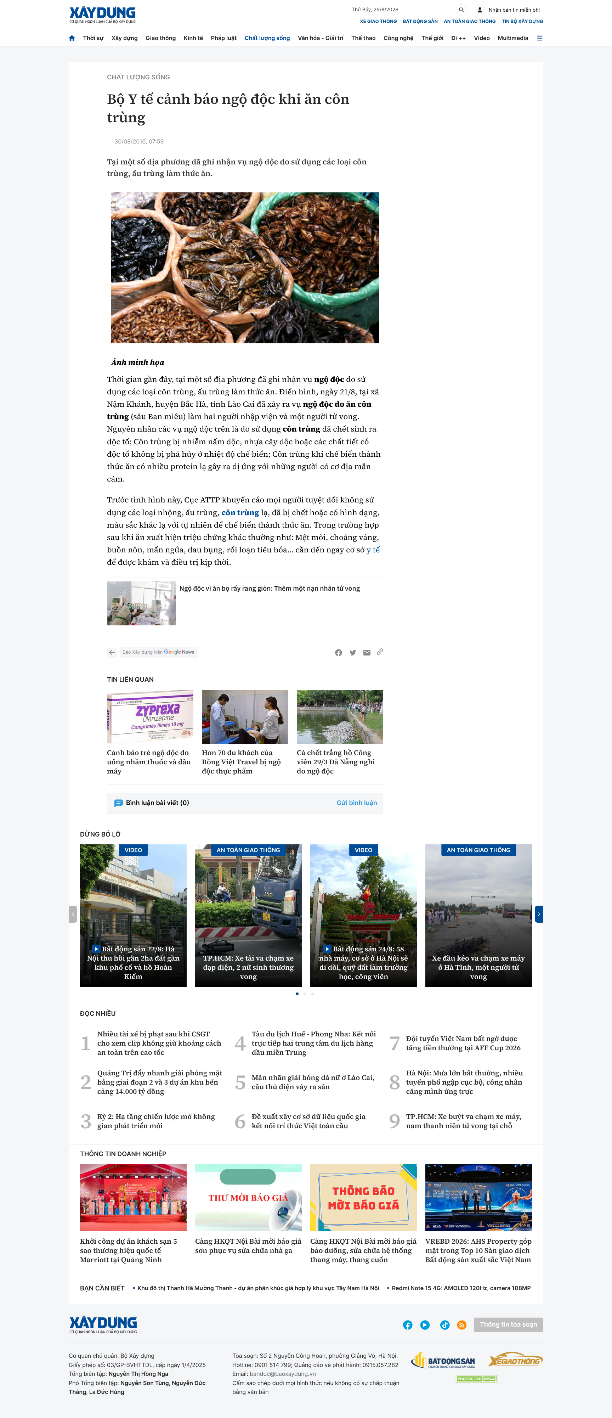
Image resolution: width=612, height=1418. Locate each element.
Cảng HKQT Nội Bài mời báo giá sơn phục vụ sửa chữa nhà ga (248, 1246)
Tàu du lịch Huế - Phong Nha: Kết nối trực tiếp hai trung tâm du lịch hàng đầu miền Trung (314, 1043)
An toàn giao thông (469, 21)
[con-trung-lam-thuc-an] (245, 267)
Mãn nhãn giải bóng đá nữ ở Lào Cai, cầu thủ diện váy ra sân (313, 1082)
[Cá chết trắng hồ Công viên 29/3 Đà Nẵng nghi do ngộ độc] (340, 717)
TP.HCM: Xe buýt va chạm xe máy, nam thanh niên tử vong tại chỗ (463, 1121)
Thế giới (432, 37)
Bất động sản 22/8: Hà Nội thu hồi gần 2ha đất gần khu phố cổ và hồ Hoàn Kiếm (133, 962)
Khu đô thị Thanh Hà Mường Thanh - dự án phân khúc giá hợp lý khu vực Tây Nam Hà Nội (258, 1288)
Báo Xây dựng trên (143, 652)
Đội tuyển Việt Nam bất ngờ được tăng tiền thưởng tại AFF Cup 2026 (463, 1043)
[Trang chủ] (72, 38)
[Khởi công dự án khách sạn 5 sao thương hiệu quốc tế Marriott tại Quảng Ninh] (133, 1197)
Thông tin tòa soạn (508, 1324)
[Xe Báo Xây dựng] (515, 1358)
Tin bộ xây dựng (522, 21)
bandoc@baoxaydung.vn (283, 1373)
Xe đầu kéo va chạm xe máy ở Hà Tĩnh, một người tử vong (478, 967)
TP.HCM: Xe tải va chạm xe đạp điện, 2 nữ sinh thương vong (248, 967)
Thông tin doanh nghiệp (123, 1154)
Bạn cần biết (102, 1288)
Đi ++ (459, 37)
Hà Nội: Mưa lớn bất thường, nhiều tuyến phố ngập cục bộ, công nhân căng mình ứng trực (464, 1082)
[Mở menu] (539, 38)
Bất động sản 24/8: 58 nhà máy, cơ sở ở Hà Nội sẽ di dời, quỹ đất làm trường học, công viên (363, 962)
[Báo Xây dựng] (102, 15)
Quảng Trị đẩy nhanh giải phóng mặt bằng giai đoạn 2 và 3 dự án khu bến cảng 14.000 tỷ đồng (159, 1082)
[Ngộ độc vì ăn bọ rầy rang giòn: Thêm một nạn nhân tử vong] (141, 603)
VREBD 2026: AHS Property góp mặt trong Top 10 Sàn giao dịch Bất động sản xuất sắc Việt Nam (478, 1250)
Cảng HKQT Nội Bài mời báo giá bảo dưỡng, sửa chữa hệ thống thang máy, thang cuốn (363, 1250)
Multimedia (513, 37)
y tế (373, 550)
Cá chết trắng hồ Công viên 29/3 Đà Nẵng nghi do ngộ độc (336, 762)
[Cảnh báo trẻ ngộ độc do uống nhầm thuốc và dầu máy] (150, 717)
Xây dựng (125, 37)
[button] (297, 993)
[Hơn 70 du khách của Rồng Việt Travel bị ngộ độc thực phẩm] (245, 717)
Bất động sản (420, 21)
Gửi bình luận (357, 803)
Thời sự (93, 37)
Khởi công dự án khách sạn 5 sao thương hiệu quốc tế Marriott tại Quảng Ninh (128, 1250)
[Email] (367, 652)
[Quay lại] (112, 653)
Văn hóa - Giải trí (320, 37)
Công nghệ (398, 37)
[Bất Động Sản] (443, 1360)
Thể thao (363, 37)
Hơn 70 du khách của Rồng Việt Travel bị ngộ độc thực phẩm (241, 762)
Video (482, 37)
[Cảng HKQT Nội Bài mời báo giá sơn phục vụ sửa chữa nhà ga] (248, 1197)
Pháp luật (224, 37)
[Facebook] (338, 652)
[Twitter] (352, 652)
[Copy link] (380, 652)
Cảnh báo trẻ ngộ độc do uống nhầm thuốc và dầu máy (149, 762)
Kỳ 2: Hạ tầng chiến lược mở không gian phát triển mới (156, 1121)
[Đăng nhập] (480, 10)
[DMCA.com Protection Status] (476, 1379)
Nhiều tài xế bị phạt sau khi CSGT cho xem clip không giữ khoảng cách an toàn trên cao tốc (159, 1043)
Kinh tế (193, 37)
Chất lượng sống (267, 37)
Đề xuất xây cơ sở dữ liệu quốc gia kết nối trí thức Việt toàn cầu (309, 1121)
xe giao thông (378, 21)
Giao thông (161, 37)
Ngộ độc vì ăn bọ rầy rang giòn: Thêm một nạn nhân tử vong (270, 588)
